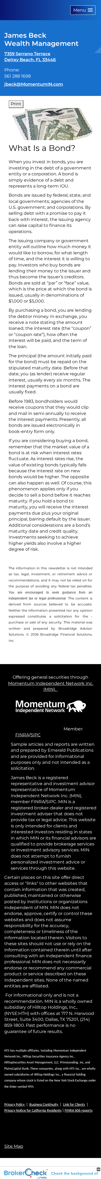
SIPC (35, 734)
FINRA (22, 734)
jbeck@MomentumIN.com (33, 84)
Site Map (13, 1146)
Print (16, 103)
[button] (83, 10)
